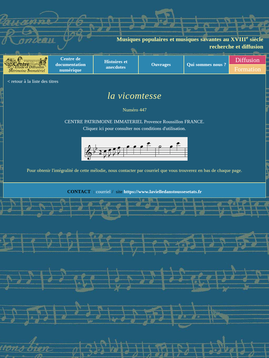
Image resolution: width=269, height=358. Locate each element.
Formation (247, 69)
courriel (103, 191)
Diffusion (247, 60)
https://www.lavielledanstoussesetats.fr (162, 191)
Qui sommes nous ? (206, 64)
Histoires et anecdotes (115, 64)
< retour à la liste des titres (32, 81)
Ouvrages (161, 64)
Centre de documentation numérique (70, 64)
